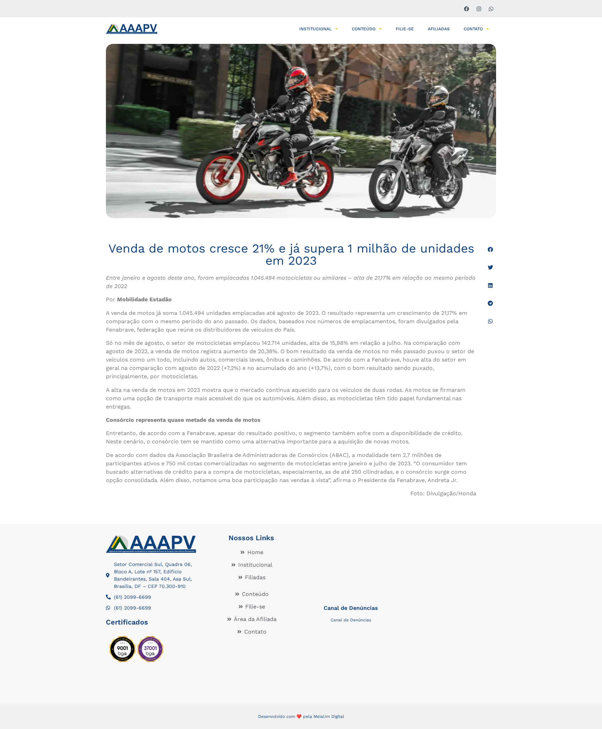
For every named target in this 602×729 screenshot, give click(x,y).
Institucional (315, 28)
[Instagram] (478, 8)
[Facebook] (466, 8)
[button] (490, 249)
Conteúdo (364, 28)
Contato (473, 28)
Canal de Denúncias (351, 608)
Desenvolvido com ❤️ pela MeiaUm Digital (301, 716)
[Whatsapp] (491, 8)
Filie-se (405, 28)
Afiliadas (439, 28)
